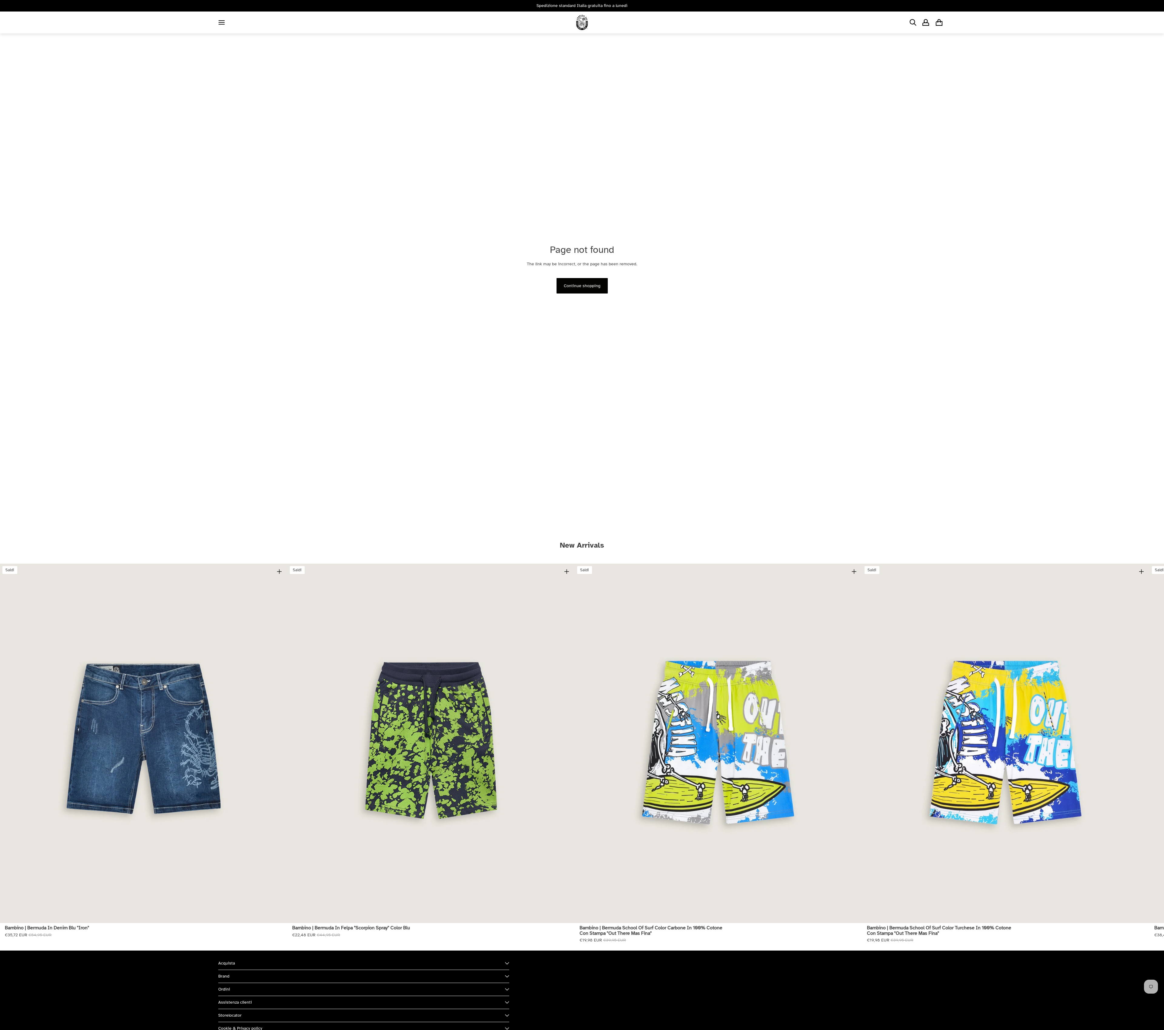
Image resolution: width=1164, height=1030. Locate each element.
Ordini (224, 989)
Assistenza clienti (235, 1002)
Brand (223, 976)
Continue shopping (582, 285)
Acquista (226, 963)
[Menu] (221, 22)
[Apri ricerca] (913, 22)
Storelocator (230, 1015)
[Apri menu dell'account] (925, 22)
